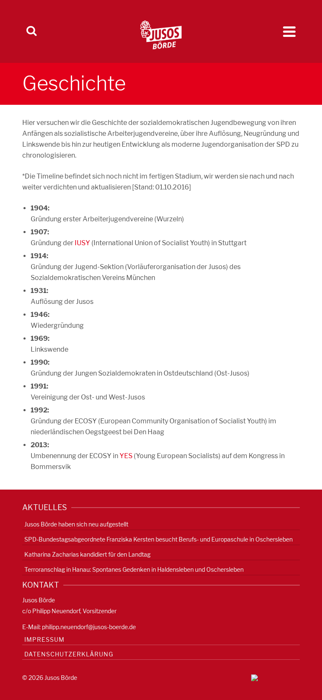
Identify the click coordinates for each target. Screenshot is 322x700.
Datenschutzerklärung (68, 654)
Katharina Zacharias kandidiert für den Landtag (87, 554)
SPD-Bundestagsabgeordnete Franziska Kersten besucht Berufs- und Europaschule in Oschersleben (158, 539)
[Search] (31, 31)
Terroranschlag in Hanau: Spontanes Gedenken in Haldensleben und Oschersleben (134, 569)
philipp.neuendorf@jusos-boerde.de (89, 626)
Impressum (44, 639)
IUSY (82, 243)
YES (125, 456)
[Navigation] (289, 31)
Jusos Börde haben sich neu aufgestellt (76, 524)
